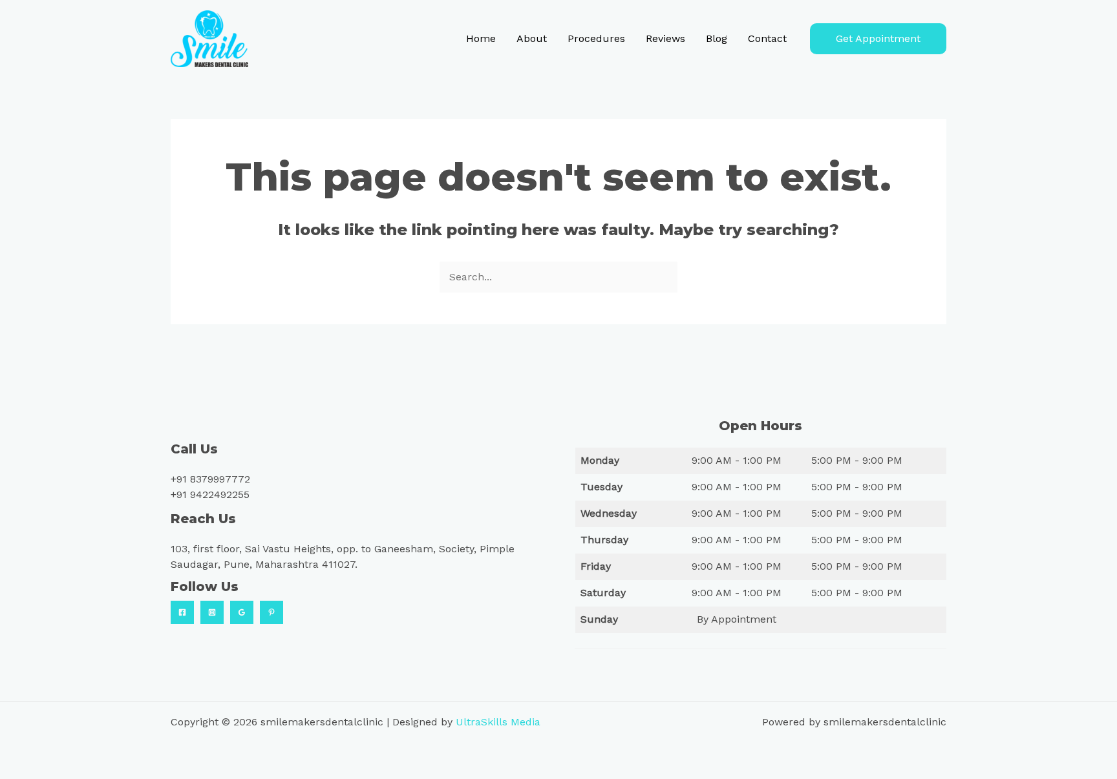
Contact (767, 38)
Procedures (596, 38)
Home (481, 38)
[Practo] (271, 612)
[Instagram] (212, 612)
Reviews (665, 38)
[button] (878, 38)
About (531, 38)
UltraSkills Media (498, 722)
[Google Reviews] (241, 612)
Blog (716, 38)
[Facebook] (182, 612)
